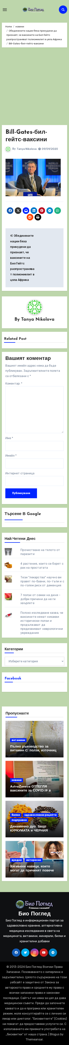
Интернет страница (19, 473)
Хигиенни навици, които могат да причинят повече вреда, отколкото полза (32, 870)
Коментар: (13, 383)
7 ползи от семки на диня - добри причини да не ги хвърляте (40, 599)
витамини (18, 740)
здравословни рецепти (40, 815)
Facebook (13, 678)
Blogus (54, 1034)
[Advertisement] (34, 87)
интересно (33, 860)
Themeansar (34, 1039)
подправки (19, 820)
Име (9, 438)
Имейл (11, 455)
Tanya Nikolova (27, 149)
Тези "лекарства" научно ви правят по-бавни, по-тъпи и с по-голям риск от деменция (42, 581)
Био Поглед (34, 914)
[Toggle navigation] (5, 9)
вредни (17, 860)
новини (17, 780)
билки (16, 815)
